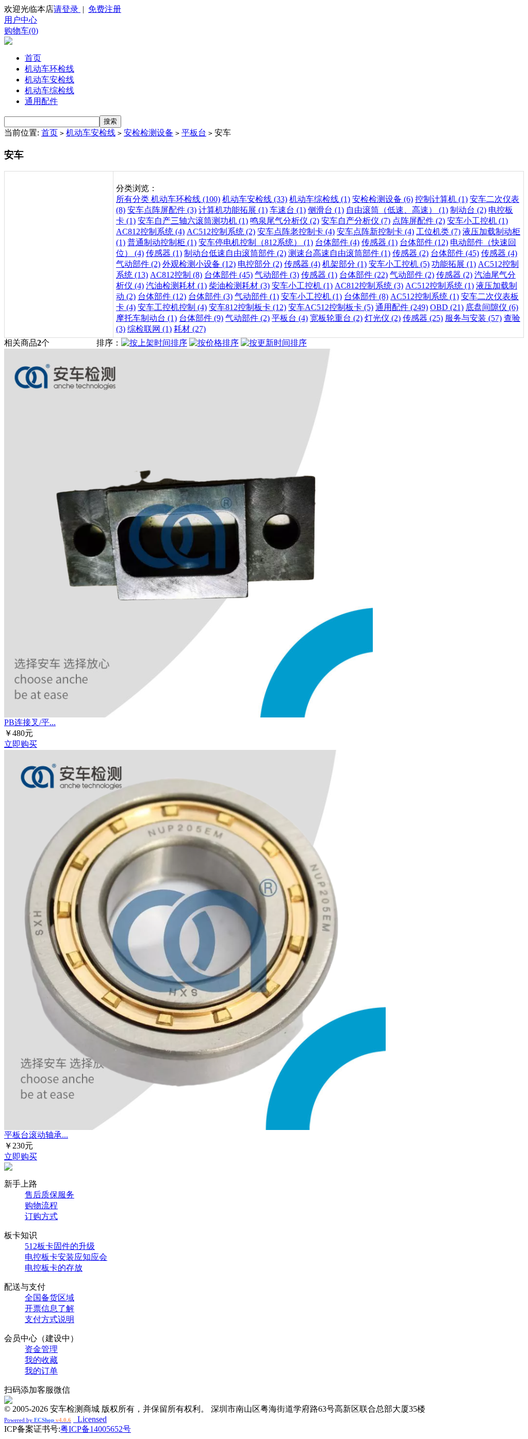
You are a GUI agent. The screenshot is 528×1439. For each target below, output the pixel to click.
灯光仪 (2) (383, 318)
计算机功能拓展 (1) (233, 209)
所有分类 (133, 199)
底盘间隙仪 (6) (492, 307)
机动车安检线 (49, 79)
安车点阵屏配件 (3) (161, 209)
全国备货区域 (49, 1297)
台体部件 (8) (366, 296)
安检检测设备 (148, 132)
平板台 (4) (290, 318)
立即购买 (20, 744)
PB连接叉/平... (30, 722)
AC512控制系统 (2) (221, 231)
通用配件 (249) (401, 307)
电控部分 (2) (260, 264)
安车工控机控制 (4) (172, 307)
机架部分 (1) (344, 264)
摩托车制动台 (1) (146, 318)
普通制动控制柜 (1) (161, 242)
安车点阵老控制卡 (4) (296, 231)
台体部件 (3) (210, 296)
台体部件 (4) (337, 242)
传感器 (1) (379, 242)
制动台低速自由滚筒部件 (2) (235, 253)
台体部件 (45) (455, 253)
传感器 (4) (499, 253)
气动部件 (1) (257, 296)
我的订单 (41, 1370)
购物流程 (41, 1205)
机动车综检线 (49, 90)
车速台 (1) (288, 209)
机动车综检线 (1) (319, 199)
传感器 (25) (423, 318)
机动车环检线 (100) (185, 199)
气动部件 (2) (138, 264)
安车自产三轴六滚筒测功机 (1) (193, 220)
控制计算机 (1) (441, 199)
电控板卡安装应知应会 (66, 1257)
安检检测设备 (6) (382, 199)
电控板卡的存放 (53, 1267)
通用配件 (41, 101)
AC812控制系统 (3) (369, 285)
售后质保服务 (49, 1194)
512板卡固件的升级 (60, 1246)
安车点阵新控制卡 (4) (375, 231)
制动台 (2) (468, 209)
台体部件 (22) (363, 274)
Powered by (37, 1420)
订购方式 (41, 1216)
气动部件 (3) (277, 274)
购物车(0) (21, 30)
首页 (33, 58)
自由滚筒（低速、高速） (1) (397, 209)
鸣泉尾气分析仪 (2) (284, 220)
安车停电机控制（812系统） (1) (256, 242)
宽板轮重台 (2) (336, 318)
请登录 (67, 9)
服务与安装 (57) (473, 318)
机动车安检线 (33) (254, 199)
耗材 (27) (190, 328)
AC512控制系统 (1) (439, 285)
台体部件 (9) (201, 318)
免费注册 (104, 9)
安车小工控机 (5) (399, 264)
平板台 (194, 132)
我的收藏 (41, 1360)
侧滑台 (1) (326, 209)
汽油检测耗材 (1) (176, 285)
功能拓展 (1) (454, 264)
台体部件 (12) (424, 242)
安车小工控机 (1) (477, 220)
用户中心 (20, 19)
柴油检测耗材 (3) (239, 285)
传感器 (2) (410, 253)
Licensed (90, 1419)
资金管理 (41, 1349)
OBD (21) (447, 307)
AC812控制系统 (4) (150, 231)
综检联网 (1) (149, 328)
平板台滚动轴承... (36, 1134)
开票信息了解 (49, 1308)
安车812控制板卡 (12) (247, 307)
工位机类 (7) (438, 231)
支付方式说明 (49, 1319)
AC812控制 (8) (176, 274)
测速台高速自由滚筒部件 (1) (339, 253)
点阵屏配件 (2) (418, 220)
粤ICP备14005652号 (95, 1429)
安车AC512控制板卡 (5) (330, 307)
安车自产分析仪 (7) (355, 220)
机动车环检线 (49, 68)
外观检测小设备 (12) (199, 264)
